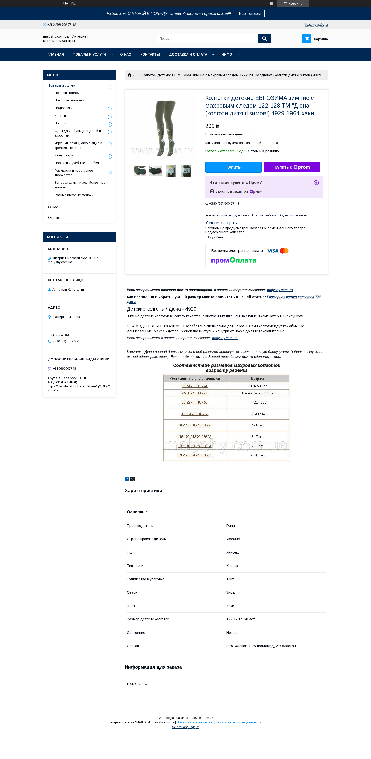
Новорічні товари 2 (70, 100)
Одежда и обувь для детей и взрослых (78, 133)
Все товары (250, 13)
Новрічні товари (67, 93)
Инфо (226, 54)
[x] (132, 480)
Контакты (150, 54)
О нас (125, 54)
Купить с (283, 167)
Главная (56, 54)
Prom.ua (208, 718)
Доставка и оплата (188, 54)
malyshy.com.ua (280, 290)
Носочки (61, 123)
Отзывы (54, 217)
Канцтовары (64, 155)
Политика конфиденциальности (238, 722)
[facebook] (127, 480)
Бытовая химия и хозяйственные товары (80, 185)
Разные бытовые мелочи (74, 195)
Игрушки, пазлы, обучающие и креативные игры (78, 145)
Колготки (61, 116)
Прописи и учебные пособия (77, 163)
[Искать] (264, 38)
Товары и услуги (89, 54)
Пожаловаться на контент (195, 722)
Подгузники (63, 108)
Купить (233, 167)
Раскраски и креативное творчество (74, 173)
